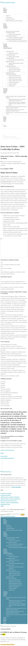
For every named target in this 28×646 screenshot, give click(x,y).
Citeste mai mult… (17, 487)
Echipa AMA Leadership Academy (10, 136)
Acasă (4, 135)
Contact (2, 453)
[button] (14, 450)
